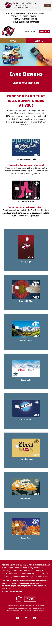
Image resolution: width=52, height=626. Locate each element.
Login (38, 40)
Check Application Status (25, 19)
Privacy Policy (7, 586)
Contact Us (16, 16)
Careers (36, 583)
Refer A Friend (17, 583)
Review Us (34, 16)
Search (29, 31)
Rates (25, 16)
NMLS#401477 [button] (7, 589)
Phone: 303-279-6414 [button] (15, 13)
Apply (13, 40)
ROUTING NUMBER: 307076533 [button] (26, 21)
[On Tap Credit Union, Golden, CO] (8, 31)
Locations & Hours (35, 13)
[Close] (2, 5)
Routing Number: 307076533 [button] (35, 586)
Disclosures (19, 586)
